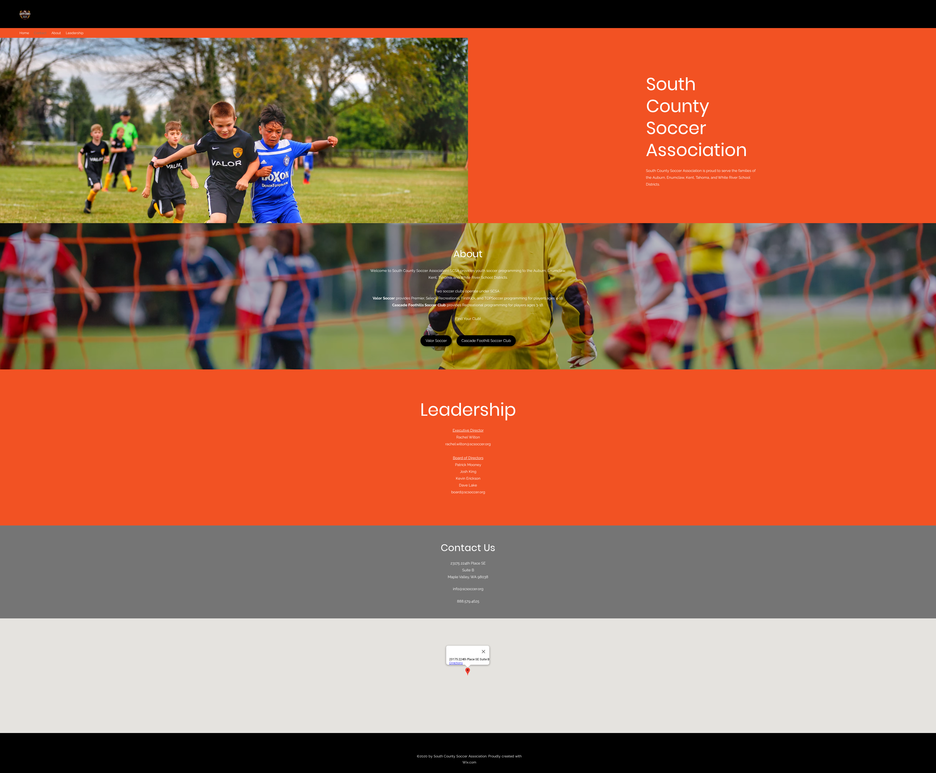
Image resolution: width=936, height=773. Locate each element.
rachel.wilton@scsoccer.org (468, 444)
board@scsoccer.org (468, 492)
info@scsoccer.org (468, 589)
